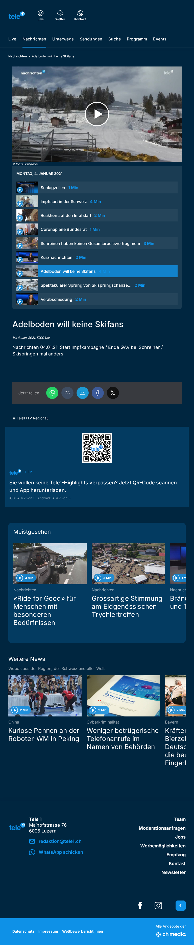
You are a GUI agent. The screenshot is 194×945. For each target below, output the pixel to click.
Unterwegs (63, 38)
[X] (113, 393)
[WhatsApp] (52, 393)
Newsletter (173, 872)
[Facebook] (98, 393)
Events (159, 38)
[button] (67, 393)
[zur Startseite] (17, 15)
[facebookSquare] (140, 906)
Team (180, 819)
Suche (114, 38)
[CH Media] (171, 933)
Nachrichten (34, 38)
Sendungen (91, 38)
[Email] (83, 393)
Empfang (176, 854)
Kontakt (177, 863)
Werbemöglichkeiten (163, 845)
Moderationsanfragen (162, 828)
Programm (137, 38)
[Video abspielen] (97, 114)
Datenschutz (23, 931)
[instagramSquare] (158, 906)
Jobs (180, 837)
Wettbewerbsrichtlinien (82, 931)
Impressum (48, 931)
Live (12, 38)
